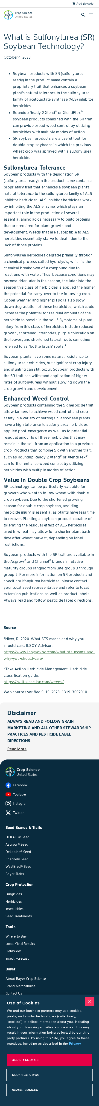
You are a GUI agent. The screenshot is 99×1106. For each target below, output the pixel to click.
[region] (49, 1050)
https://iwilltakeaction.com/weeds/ (34, 682)
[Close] (89, 1001)
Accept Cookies (25, 1060)
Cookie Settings (25, 1075)
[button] (10, 771)
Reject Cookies (25, 1090)
